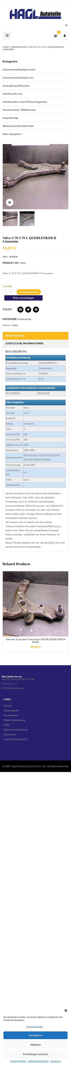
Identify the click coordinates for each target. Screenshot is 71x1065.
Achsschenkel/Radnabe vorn (18, 77)
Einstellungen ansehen (35, 1054)
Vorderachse (19, 47)
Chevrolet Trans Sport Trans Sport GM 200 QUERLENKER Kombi (35, 640)
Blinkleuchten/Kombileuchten (18, 126)
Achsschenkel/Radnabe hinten (19, 69)
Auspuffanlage (10, 118)
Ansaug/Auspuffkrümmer (16, 85)
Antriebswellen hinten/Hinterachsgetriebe (25, 101)
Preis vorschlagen (23, 297)
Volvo (23, 262)
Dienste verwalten (34, 1027)
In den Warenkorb (28, 292)
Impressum (55, 1061)
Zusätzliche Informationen (24, 343)
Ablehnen (35, 1044)
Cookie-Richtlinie (18, 1061)
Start (6, 47)
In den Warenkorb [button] (35, 628)
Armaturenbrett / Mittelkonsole (19, 109)
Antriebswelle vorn (13, 93)
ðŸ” (9, 202)
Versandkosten (38, 601)
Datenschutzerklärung (38, 1061)
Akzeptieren (35, 1035)
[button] (66, 1010)
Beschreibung (15, 335)
